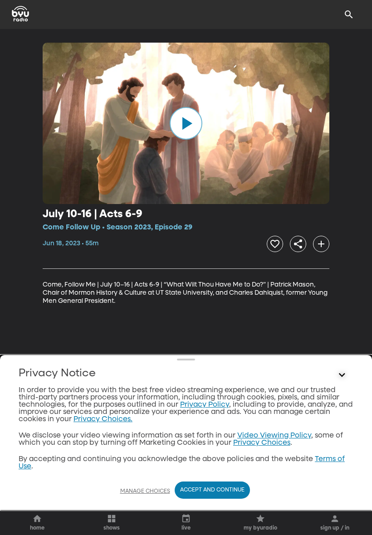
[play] (186, 123)
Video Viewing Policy (274, 435)
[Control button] (342, 375)
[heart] (275, 244)
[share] (298, 244)
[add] (321, 244)
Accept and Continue (212, 490)
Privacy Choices (261, 443)
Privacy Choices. (102, 419)
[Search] (349, 14)
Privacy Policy (204, 405)
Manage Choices (145, 491)
